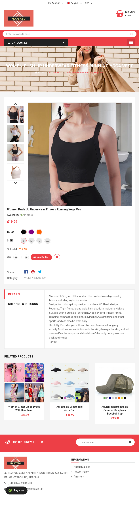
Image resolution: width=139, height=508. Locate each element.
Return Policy (81, 471)
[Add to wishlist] (57, 257)
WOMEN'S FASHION (35, 277)
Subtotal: (12, 249)
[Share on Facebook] (27, 271)
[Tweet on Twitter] (40, 271)
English (75, 3)
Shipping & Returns (23, 304)
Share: (10, 272)
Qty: (9, 256)
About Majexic (82, 466)
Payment (79, 476)
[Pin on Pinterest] (34, 271)
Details (14, 294)
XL (47, 240)
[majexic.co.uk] (15, 462)
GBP (87, 3)
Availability (13, 214)
